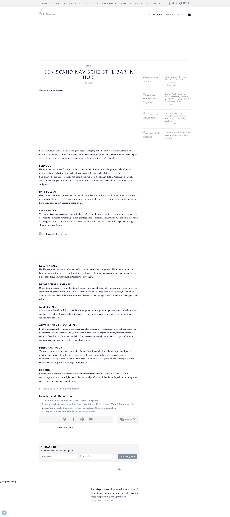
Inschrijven (127, 456)
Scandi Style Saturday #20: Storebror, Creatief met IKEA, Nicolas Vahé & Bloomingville (89, 404)
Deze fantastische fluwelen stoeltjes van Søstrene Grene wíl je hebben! (80, 407)
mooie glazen (115, 291)
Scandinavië (108, 3)
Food (55, 3)
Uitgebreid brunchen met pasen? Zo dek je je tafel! (70, 411)
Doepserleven (153, 3)
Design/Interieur (72, 3)
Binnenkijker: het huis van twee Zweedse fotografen (71, 400)
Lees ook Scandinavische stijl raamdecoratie (59, 388)
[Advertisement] (115, 37)
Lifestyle (91, 3)
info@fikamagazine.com (102, 500)
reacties (128, 419)
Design (89, 66)
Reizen (44, 3)
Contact (125, 3)
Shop (138, 3)
